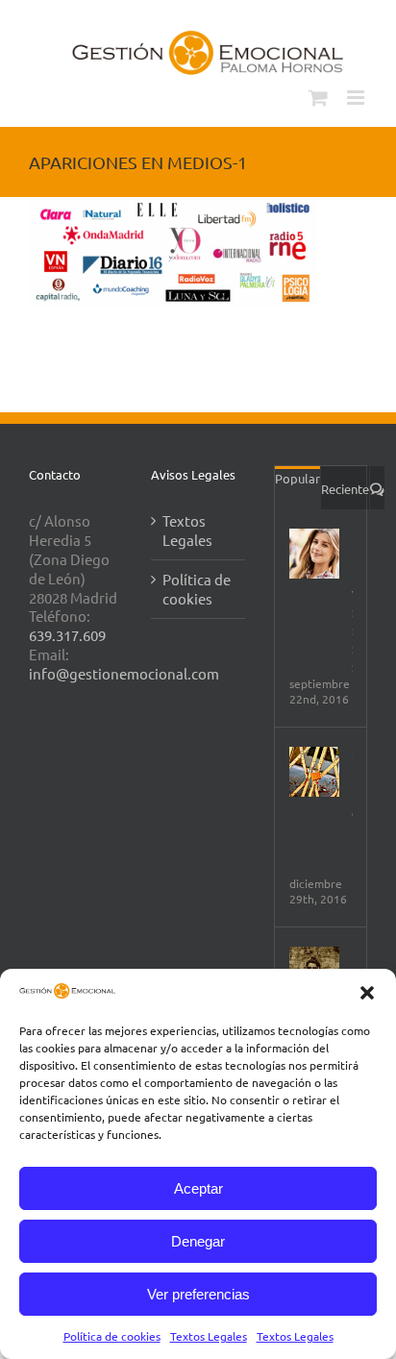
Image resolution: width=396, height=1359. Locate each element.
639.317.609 (67, 635)
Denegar (198, 1241)
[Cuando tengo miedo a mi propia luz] (314, 772)
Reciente (345, 489)
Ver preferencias (198, 1294)
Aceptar (198, 1188)
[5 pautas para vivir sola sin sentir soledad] (314, 554)
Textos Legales (208, 1336)
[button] (367, 992)
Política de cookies (112, 1336)
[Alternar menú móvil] (357, 97)
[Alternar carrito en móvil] (318, 97)
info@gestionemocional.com (124, 673)
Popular (297, 478)
